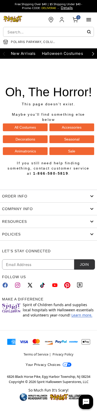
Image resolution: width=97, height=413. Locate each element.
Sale (71, 151)
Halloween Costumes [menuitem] (62, 53)
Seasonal (71, 139)
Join (84, 264)
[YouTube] (55, 285)
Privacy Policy (63, 354)
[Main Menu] (89, 19)
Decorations (25, 139)
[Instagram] (17, 285)
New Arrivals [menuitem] (23, 53)
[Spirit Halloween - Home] (13, 19)
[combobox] (48, 31)
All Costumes (25, 127)
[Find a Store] (51, 19)
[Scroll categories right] (93, 53)
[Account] (62, 19)
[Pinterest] (67, 285)
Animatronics (25, 151)
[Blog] (80, 285)
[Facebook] (5, 285)
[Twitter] (30, 285)
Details (67, 8)
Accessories (71, 127)
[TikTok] (42, 285)
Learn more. (81, 315)
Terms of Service (36, 354)
